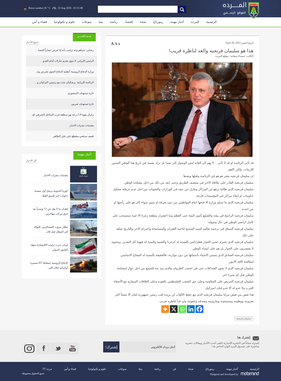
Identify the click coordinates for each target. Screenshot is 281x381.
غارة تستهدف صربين (82, 103)
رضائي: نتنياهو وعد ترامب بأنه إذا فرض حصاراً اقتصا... (65, 50)
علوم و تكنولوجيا (64, 21)
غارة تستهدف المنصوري (81, 93)
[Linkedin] (191, 309)
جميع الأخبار (32, 42)
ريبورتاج (158, 21)
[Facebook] (199, 309)
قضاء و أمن (39, 21)
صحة (143, 21)
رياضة (114, 21)
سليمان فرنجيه (243, 318)
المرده (195, 21)
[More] (165, 309)
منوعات (87, 21)
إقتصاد (129, 21)
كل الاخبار (31, 160)
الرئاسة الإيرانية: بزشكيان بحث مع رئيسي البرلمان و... (64, 82)
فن (174, 368)
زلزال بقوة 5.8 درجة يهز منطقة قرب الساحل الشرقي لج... (62, 114)
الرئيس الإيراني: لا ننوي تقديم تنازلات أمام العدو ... (67, 60)
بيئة (101, 21)
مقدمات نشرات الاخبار (81, 125)
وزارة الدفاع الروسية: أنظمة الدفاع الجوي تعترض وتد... (64, 71)
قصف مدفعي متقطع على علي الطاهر (73, 136)
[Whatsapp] (182, 309)
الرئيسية (211, 21)
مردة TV (47, 368)
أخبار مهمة (177, 21)
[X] (174, 309)
